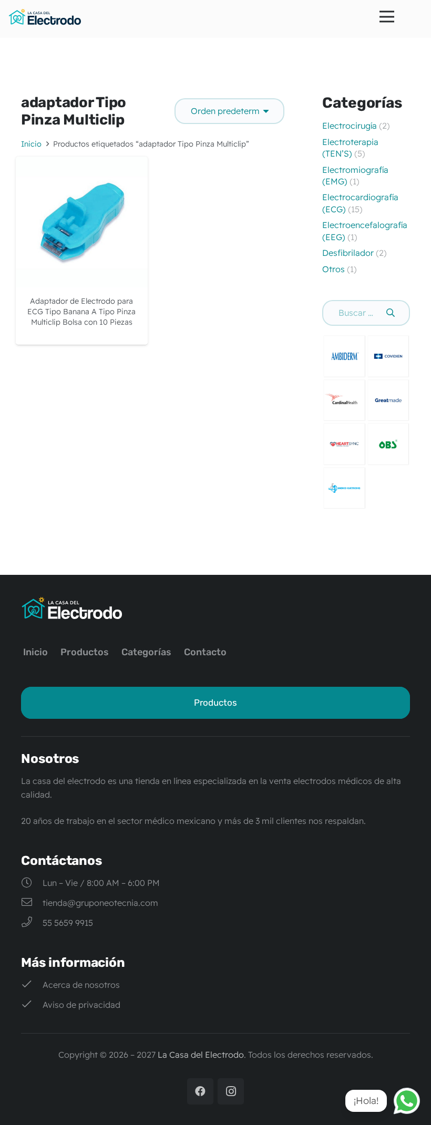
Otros (333, 269)
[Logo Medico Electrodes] (344, 488)
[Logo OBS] (388, 444)
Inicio (31, 144)
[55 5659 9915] (32, 923)
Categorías (146, 652)
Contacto (205, 652)
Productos (84, 652)
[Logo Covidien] (388, 356)
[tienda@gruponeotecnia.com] (32, 903)
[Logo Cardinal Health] (344, 400)
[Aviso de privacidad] (32, 1005)
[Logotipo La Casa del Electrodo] (44, 16)
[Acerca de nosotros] (32, 985)
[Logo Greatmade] (388, 400)
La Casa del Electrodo (201, 1054)
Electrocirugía (349, 125)
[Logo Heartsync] (344, 444)
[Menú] (387, 17)
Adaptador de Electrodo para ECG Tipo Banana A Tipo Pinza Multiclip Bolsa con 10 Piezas (81, 311)
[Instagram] (231, 1091)
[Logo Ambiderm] (344, 356)
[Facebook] (200, 1091)
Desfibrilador (348, 252)
